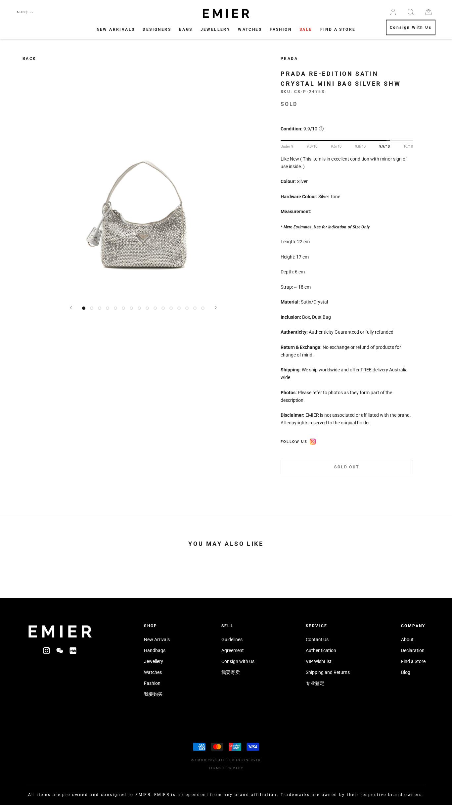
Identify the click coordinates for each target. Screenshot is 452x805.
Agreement (232, 650)
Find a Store (413, 661)
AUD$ (22, 12)
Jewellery (215, 29)
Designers (157, 29)
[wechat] (59, 650)
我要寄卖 (230, 672)
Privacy (235, 768)
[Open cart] (428, 12)
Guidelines (232, 639)
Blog (405, 672)
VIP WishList (319, 661)
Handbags (154, 650)
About (407, 639)
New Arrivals (116, 29)
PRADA (289, 58)
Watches (250, 29)
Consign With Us (410, 27)
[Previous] (71, 307)
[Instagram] (46, 650)
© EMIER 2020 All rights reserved (226, 760)
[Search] (411, 12)
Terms (215, 768)
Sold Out (346, 467)
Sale (305, 29)
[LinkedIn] (72, 650)
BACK (29, 58)
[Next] (216, 307)
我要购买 (153, 694)
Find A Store (338, 29)
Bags (186, 29)
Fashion (281, 29)
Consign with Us (237, 661)
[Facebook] (313, 441)
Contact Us (317, 639)
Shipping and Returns (328, 672)
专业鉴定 (315, 683)
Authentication (321, 650)
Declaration (413, 650)
